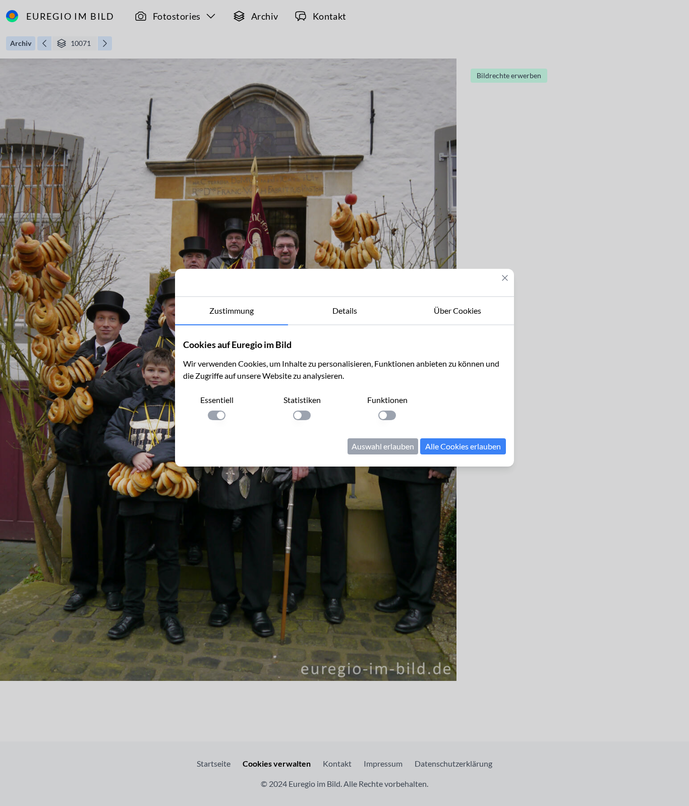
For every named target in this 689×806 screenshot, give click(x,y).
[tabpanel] (344, 396)
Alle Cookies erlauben (463, 446)
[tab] (231, 311)
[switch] (216, 415)
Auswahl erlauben (383, 446)
